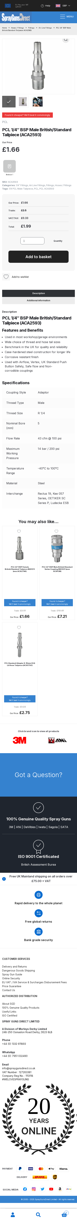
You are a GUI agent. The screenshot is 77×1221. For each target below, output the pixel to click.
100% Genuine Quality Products (20, 1007)
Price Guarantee (11, 986)
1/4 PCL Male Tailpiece (21, 188)
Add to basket (38, 256)
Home (4, 28)
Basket (59, 1211)
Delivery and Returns (14, 966)
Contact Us (8, 990)
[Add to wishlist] (20, 531)
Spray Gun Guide (12, 974)
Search (38, 1215)
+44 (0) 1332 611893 (14, 1043)
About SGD (8, 1003)
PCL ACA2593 (46, 188)
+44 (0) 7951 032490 (15, 1055)
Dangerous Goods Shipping (18, 970)
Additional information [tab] (38, 300)
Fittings (31, 28)
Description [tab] (38, 293)
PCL (36, 188)
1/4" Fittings (22, 185)
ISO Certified (9, 1015)
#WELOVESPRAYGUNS (15, 1079)
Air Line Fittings (45, 28)
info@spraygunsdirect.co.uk (18, 1068)
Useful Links (9, 1011)
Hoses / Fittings (17, 28)
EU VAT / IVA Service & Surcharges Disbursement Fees (34, 982)
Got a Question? (38, 775)
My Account (13, 1215)
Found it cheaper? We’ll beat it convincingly (27, 115)
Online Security (11, 978)
